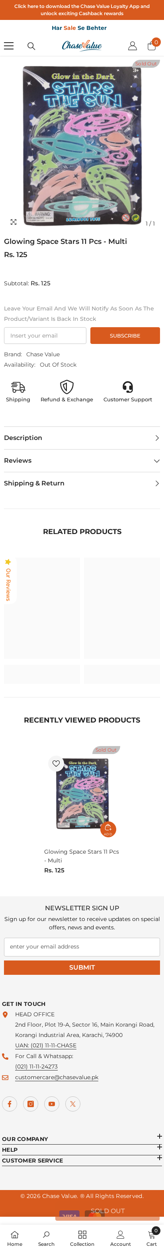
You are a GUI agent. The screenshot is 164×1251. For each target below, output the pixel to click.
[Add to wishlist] (56, 764)
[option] (82, 146)
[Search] (31, 46)
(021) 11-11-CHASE (53, 1045)
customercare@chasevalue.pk (56, 1077)
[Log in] (132, 45)
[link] (42, 669)
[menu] (9, 46)
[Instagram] (30, 1104)
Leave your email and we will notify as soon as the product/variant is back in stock (79, 313)
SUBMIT (82, 967)
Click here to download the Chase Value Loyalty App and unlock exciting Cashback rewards (82, 9)
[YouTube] (51, 1104)
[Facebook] (9, 1104)
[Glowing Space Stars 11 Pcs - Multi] (82, 793)
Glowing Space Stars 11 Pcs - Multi (81, 856)
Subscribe (125, 336)
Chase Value (43, 354)
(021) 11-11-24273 (36, 1066)
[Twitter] (72, 1104)
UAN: (23, 1045)
